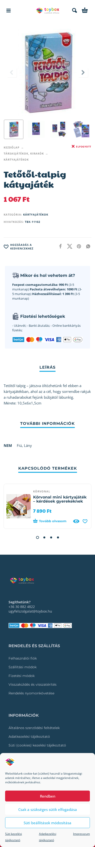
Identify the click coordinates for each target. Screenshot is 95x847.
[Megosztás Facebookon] (59, 246)
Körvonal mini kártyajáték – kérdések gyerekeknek (59, 499)
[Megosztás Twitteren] (68, 246)
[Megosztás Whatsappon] (86, 246)
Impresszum (81, 834)
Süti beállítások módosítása (47, 822)
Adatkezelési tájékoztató (29, 736)
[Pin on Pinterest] (77, 246)
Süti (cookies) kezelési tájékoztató (37, 745)
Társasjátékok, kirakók (24, 153)
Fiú (19, 445)
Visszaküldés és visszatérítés (33, 684)
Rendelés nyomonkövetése (31, 693)
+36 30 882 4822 (22, 606)
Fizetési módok (22, 676)
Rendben (47, 796)
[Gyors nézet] (76, 521)
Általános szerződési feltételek (34, 728)
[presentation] (12, 72)
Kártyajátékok (16, 159)
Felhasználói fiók (23, 658)
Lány (28, 445)
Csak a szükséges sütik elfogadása (47, 809)
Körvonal (41, 491)
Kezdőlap (11, 147)
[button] (8, 10)
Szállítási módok (23, 667)
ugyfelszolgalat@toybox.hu (30, 611)
